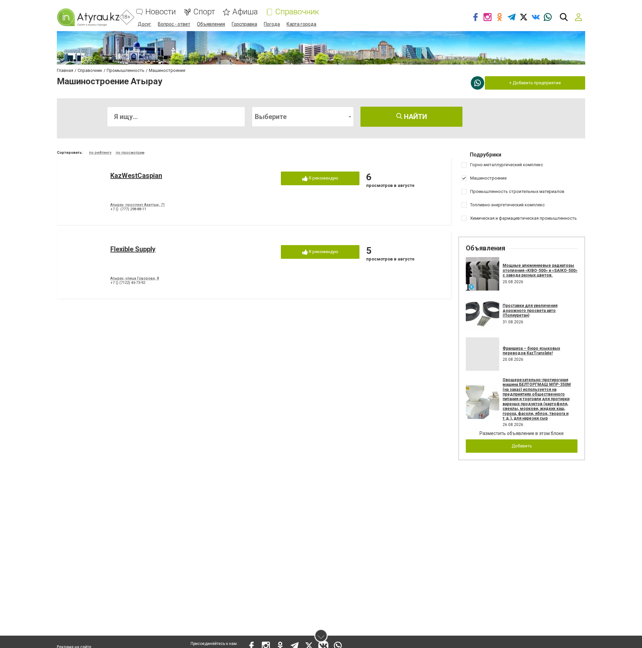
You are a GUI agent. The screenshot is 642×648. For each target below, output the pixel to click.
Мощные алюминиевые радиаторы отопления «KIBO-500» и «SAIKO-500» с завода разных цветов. (540, 270)
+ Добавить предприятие (535, 82)
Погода (272, 24)
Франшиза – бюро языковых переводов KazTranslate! (531, 350)
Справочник (297, 11)
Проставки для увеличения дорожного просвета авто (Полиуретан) (530, 310)
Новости (160, 11)
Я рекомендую (323, 178)
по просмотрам (130, 152)
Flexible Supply (132, 249)
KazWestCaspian (136, 176)
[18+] (88, 17)
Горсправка (244, 24)
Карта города (301, 24)
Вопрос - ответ (174, 24)
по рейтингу (100, 152)
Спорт (204, 11)
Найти (414, 117)
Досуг (144, 24)
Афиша (245, 11)
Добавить (522, 445)
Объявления (211, 24)
